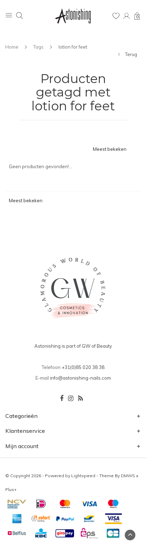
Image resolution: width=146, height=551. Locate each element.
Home (11, 47)
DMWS (128, 475)
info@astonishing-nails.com (80, 378)
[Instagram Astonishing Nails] (70, 398)
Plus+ (11, 489)
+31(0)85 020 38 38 (83, 367)
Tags (38, 47)
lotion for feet (72, 47)
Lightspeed (83, 475)
